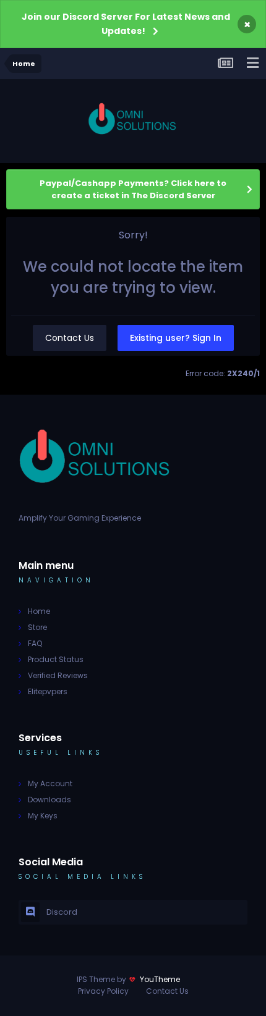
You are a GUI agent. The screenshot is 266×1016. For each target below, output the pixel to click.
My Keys (43, 815)
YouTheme (160, 979)
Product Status (56, 659)
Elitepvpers (47, 691)
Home (39, 611)
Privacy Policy (103, 991)
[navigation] (252, 63)
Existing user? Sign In (175, 338)
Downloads (49, 799)
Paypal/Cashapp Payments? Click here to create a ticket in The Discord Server (133, 189)
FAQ (35, 643)
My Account (50, 783)
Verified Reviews (58, 675)
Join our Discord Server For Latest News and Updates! (126, 23)
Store (37, 627)
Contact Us (69, 338)
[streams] (225, 63)
